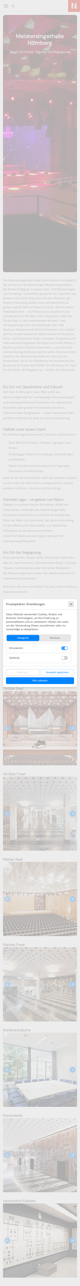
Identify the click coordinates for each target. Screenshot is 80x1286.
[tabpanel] (38, 653)
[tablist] (38, 638)
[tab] (23, 638)
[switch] (64, 648)
